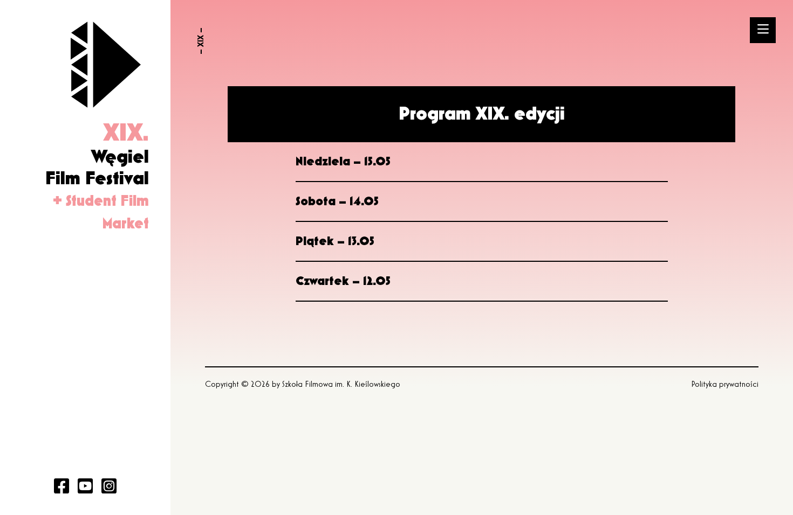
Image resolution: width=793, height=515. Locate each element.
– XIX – (201, 40)
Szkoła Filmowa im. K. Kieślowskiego (341, 384)
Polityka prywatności (724, 384)
